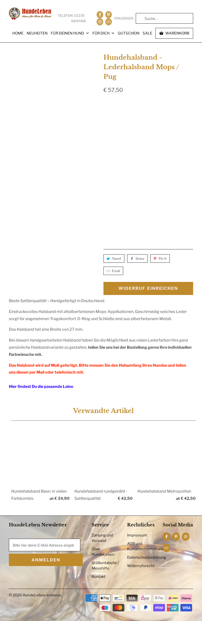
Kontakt (98, 576)
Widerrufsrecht (140, 566)
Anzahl (108, 213)
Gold (141, 154)
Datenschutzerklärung (146, 557)
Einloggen (123, 18)
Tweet (116, 258)
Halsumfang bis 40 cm (126, 178)
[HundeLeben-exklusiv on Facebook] (100, 14)
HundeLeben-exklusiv (42, 595)
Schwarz (114, 116)
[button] (158, 228)
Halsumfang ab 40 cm (126, 191)
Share (139, 258)
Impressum (137, 535)
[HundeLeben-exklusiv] (30, 14)
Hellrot (160, 129)
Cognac (171, 116)
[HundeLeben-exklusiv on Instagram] (100, 21)
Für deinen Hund (68, 33)
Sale (147, 33)
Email (116, 271)
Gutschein (128, 33)
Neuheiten (37, 33)
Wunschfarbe (167, 154)
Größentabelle (182, 104)
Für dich (101, 33)
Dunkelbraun (143, 116)
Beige (111, 129)
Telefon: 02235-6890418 (72, 18)
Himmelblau (147, 141)
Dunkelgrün (117, 154)
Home (17, 33)
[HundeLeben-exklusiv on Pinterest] (108, 14)
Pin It (163, 258)
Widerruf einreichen (148, 288)
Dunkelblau (117, 141)
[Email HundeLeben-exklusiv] (108, 21)
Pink (180, 129)
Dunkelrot (134, 129)
